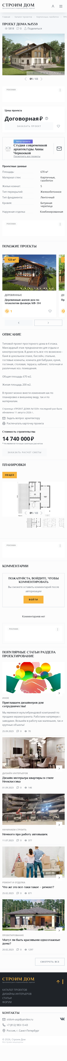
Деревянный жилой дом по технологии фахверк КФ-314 (23, 301)
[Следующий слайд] (48, 323)
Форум (7, 1002)
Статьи (7, 998)
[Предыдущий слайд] (19, 323)
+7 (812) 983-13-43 (17, 1025)
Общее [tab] (9, 474)
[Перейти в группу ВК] (62, 1019)
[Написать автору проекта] (59, 149)
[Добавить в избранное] (58, 126)
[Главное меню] (61, 6)
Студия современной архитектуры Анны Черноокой (30, 149)
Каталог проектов (14, 990)
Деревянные (13, 295)
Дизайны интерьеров (16, 994)
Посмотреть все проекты (27, 156)
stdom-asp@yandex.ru (20, 1019)
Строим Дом (18, 6)
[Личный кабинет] (53, 6)
